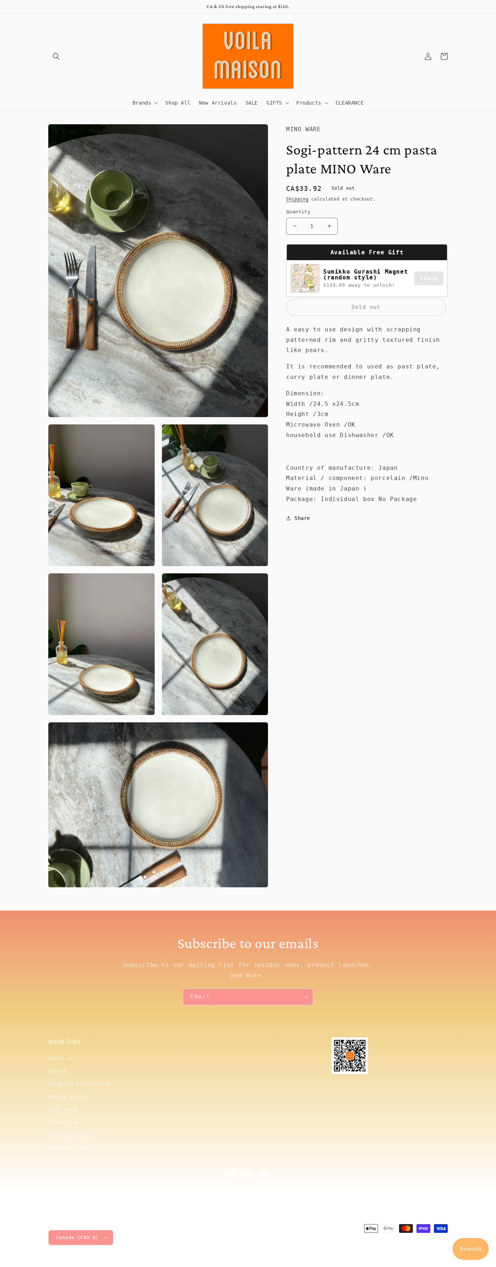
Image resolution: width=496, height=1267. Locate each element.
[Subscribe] (305, 996)
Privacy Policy (70, 1135)
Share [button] (302, 518)
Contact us (64, 1122)
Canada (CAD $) (77, 1237)
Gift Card (62, 1109)
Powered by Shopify (426, 1242)
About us (60, 1058)
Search (57, 1071)
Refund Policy (68, 1096)
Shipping (297, 198)
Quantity (298, 211)
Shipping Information (79, 1083)
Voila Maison (386, 1242)
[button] (56, 56)
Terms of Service (73, 1147)
